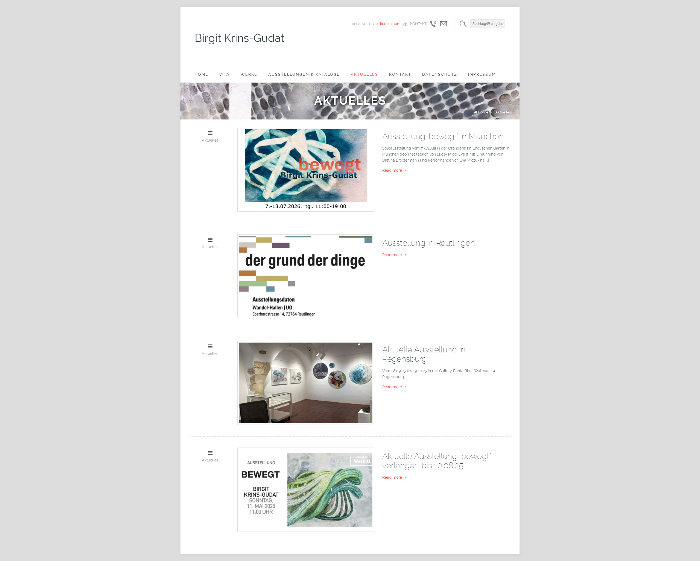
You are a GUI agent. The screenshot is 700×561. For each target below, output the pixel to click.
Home (201, 74)
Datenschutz (439, 74)
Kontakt (400, 74)
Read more (392, 170)
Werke (249, 74)
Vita (224, 74)
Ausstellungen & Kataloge (304, 74)
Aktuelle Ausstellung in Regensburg (423, 354)
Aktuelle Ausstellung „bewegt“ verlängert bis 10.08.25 (436, 460)
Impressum (482, 74)
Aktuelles (364, 74)
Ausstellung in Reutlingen (428, 243)
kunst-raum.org (393, 24)
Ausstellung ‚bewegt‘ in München (443, 136)
